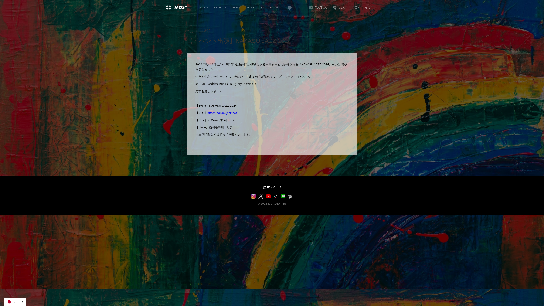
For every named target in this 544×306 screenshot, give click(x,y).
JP (15, 301)
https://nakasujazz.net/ (222, 113)
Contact (275, 7)
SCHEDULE (254, 7)
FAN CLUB (274, 187)
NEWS (236, 7)
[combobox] (15, 302)
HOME (203, 7)
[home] (176, 7)
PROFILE (220, 7)
